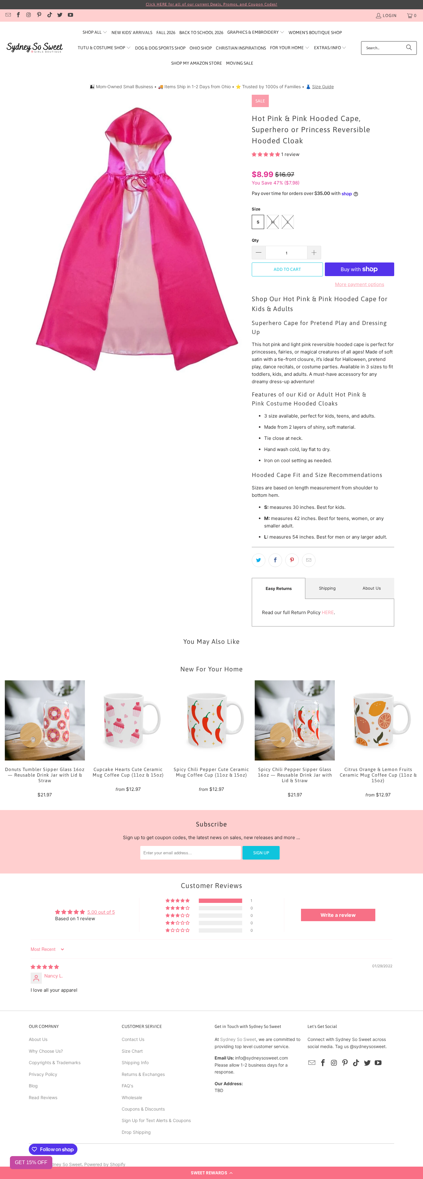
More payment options (359, 284)
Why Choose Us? (46, 1051)
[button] (211, 1173)
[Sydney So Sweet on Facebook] (18, 15)
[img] (45, 967)
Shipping (327, 588)
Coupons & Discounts (143, 1109)
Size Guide (323, 86)
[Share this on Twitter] (258, 560)
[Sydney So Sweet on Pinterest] (39, 15)
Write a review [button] (338, 915)
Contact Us (133, 1039)
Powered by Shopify (104, 1164)
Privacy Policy (43, 1074)
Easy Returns (279, 588)
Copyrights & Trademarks (55, 1062)
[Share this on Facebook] (275, 560)
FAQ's (127, 1085)
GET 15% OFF (31, 1162)
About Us (372, 588)
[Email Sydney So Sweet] (8, 15)
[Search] (409, 48)
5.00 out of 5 (101, 912)
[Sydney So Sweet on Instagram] (28, 15)
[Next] (409, 739)
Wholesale (132, 1097)
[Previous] (13, 739)
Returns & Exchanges (143, 1074)
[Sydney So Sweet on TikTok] (49, 15)
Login (390, 15)
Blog (33, 1085)
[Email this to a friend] (309, 560)
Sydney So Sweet (238, 1039)
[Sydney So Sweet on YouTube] (70, 15)
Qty (255, 240)
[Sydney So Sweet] (34, 48)
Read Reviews (43, 1097)
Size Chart (132, 1051)
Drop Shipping (136, 1132)
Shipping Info (135, 1062)
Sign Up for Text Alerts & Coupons (156, 1120)
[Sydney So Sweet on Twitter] (60, 15)
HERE (328, 612)
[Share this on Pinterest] (292, 560)
